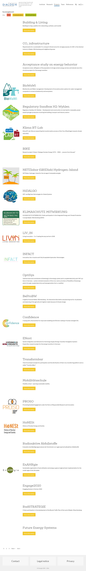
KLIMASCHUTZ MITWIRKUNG (45, 212)
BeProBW (30, 296)
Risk (9, 15)
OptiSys (28, 275)
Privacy (70, 561)
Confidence (31, 317)
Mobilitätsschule (34, 380)
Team (63, 4)
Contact (15, 561)
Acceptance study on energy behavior (50, 64)
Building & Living (35, 22)
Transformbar (33, 359)
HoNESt (28, 422)
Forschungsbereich (8, 12)
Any (4, 15)
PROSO (28, 401)
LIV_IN (28, 233)
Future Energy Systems (40, 527)
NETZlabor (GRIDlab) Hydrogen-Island (50, 169)
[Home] (10, 5)
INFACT (28, 254)
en (82, 4)
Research (50, 4)
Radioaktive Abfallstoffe (40, 443)
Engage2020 (32, 485)
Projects (57, 4)
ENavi (27, 338)
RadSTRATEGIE (34, 506)
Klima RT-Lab (33, 127)
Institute (42, 4)
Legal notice (43, 561)
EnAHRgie (30, 464)
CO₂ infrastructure (36, 43)
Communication (18, 15)
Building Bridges (31, 15)
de (79, 4)
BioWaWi (29, 85)
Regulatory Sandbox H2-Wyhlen (46, 106)
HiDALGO (30, 190)
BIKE (26, 148)
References (69, 4)
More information (29, 30)
